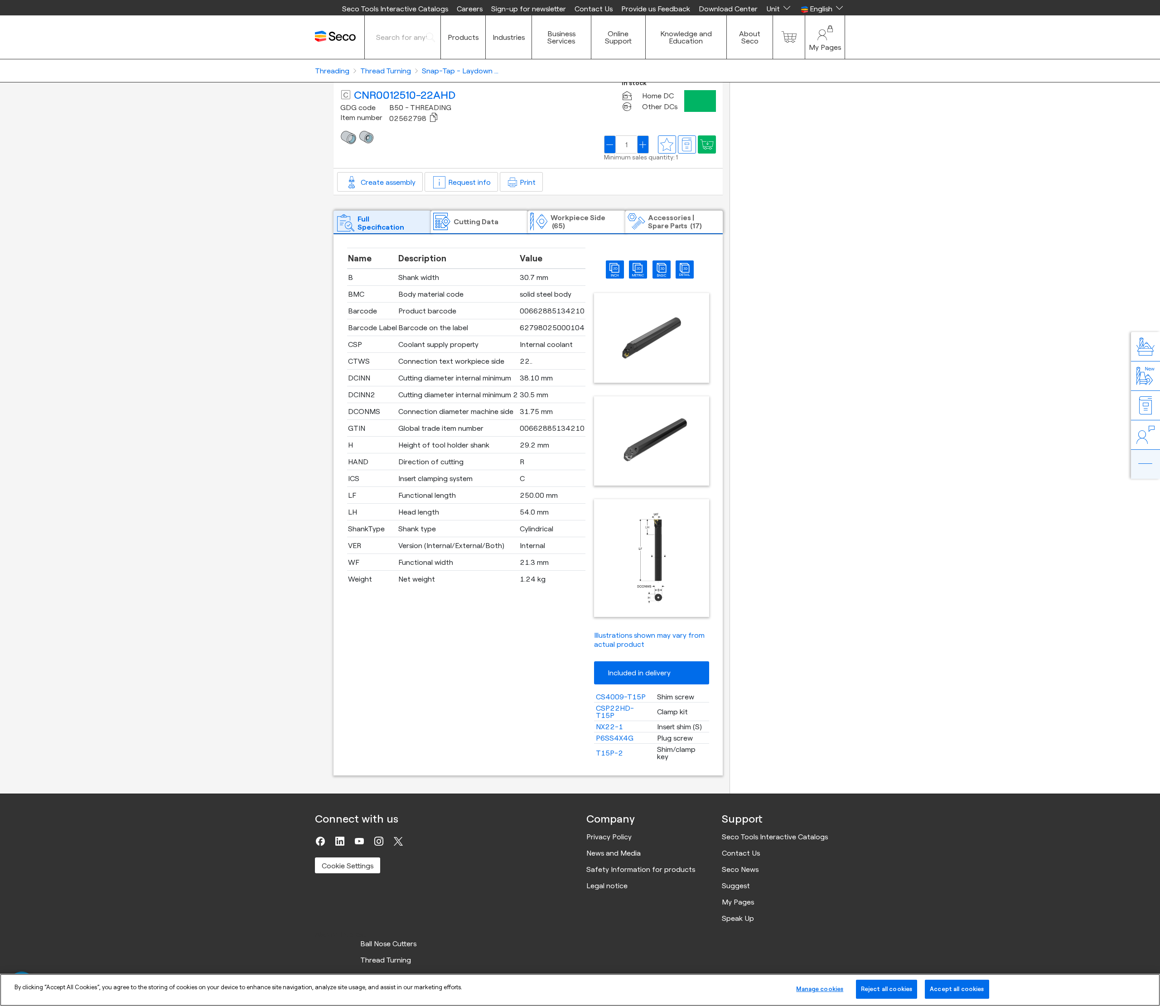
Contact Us (594, 8)
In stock (634, 83)
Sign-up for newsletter (528, 8)
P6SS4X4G (614, 737)
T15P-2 (609, 752)
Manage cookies (819, 988)
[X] (398, 841)
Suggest (736, 885)
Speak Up (738, 918)
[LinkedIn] (339, 841)
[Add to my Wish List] (707, 144)
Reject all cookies (886, 988)
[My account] (825, 37)
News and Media (613, 852)
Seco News (740, 869)
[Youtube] (359, 841)
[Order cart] (789, 37)
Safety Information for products (640, 869)
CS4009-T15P (621, 696)
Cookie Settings (347, 865)
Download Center (728, 8)
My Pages (738, 901)
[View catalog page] (687, 144)
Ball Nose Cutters (388, 943)
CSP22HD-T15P (615, 711)
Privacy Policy (609, 836)
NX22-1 (609, 726)
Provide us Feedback (655, 8)
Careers (470, 8)
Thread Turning (385, 959)
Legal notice (607, 885)
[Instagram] (378, 841)
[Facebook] (320, 841)
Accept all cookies (957, 988)
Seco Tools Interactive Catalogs (395, 8)
